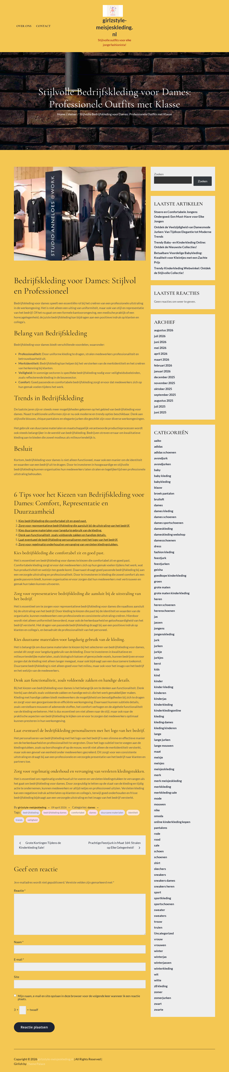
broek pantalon (164, 493)
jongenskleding (164, 634)
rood (157, 839)
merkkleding (162, 786)
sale (156, 845)
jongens (159, 628)
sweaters (160, 915)
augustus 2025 (163, 400)
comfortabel (77, 812)
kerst (157, 663)
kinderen (160, 693)
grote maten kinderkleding (171, 593)
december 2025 (164, 377)
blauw (158, 487)
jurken (158, 646)
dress (157, 546)
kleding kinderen (165, 728)
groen (158, 581)
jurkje (158, 652)
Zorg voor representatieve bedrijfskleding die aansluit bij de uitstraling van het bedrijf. (74, 525)
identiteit (133, 812)
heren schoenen (164, 605)
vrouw (158, 939)
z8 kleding (160, 986)
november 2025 (164, 383)
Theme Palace (36, 1064)
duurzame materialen (112, 812)
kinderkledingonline (167, 710)
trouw (158, 921)
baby (157, 470)
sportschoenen (164, 904)
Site (16, 977)
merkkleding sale (165, 792)
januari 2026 (162, 371)
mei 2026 (160, 348)
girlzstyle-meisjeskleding (32, 807)
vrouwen (160, 945)
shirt (157, 863)
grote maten (162, 587)
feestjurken (161, 564)
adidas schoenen (165, 452)
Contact (43, 26)
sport (157, 892)
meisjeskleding (164, 769)
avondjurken (162, 464)
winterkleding (163, 968)
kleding (159, 716)
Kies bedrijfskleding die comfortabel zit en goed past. (52, 521)
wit (156, 974)
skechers (160, 869)
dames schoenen (165, 517)
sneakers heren (164, 886)
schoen (159, 851)
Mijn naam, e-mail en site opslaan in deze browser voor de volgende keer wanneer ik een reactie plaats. (79, 997)
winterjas (160, 957)
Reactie (19, 890)
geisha (158, 569)
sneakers (160, 874)
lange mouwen (163, 745)
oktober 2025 (163, 389)
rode (157, 833)
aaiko (157, 440)
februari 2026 (163, 365)
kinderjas (160, 698)
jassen (158, 622)
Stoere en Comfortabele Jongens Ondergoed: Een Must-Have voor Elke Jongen (179, 216)
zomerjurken (162, 998)
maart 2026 (161, 359)
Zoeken (159, 174)
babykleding (162, 481)
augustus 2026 (163, 330)
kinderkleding (163, 704)
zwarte (158, 1009)
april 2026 (160, 353)
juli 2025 (159, 406)
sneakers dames (164, 880)
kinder (158, 681)
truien (158, 927)
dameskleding (163, 528)
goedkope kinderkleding (170, 575)
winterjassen (162, 962)
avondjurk (161, 458)
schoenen (160, 857)
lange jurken (162, 740)
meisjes (159, 763)
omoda (158, 816)
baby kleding (162, 476)
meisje (158, 757)
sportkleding (162, 898)
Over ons (23, 26)
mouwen (160, 804)
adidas (158, 446)
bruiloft (159, 499)
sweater (159, 910)
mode (158, 798)
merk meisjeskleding (168, 781)
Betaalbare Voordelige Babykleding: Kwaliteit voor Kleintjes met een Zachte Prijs (180, 257)
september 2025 (165, 394)
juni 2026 (160, 342)
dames (91, 807)
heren (158, 599)
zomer (158, 992)
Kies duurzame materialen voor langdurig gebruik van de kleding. (60, 530)
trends (19, 819)
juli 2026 (159, 336)
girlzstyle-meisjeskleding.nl (114, 27)
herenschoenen (164, 610)
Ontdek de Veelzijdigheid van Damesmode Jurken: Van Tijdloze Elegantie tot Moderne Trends (182, 231)
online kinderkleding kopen (172, 822)
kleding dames (163, 722)
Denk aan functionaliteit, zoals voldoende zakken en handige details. (62, 535)
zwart (158, 1003)
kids (157, 669)
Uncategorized (164, 933)
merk (157, 775)
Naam (18, 942)
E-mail (19, 959)
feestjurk (160, 558)
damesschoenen (165, 540)
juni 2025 (160, 412)
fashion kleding (164, 552)
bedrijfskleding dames (55, 812)
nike (157, 810)
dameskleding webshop (169, 534)
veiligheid (32, 819)
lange (157, 734)
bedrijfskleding (31, 812)
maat (157, 751)
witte (157, 980)
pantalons (160, 828)
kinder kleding (163, 687)
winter (158, 951)
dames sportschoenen (168, 523)
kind (157, 675)
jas (156, 616)
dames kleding (163, 511)
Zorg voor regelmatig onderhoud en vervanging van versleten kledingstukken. (68, 544)
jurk (156, 640)
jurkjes (158, 657)
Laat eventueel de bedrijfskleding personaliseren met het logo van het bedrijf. (68, 539)
